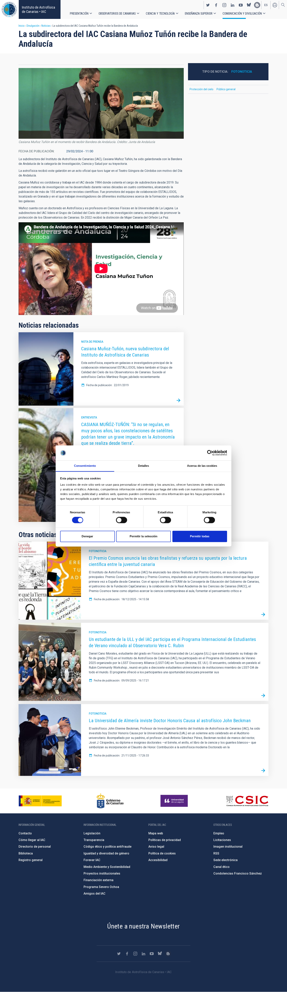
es (266, 5)
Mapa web (155, 833)
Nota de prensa (92, 341)
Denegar (87, 536)
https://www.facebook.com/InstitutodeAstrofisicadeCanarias (216, 5)
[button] (101, 103)
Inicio (22, 25)
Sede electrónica (225, 860)
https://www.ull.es (174, 801)
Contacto (25, 833)
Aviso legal (156, 846)
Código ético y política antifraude (107, 846)
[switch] (121, 520)
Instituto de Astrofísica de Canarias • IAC (38, 9)
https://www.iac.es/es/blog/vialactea (257, 5)
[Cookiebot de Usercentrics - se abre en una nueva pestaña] (210, 453)
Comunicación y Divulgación (242, 13)
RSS (216, 853)
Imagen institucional (227, 846)
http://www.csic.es (247, 800)
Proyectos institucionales (102, 873)
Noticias (46, 25)
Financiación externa (98, 880)
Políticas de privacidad (164, 840)
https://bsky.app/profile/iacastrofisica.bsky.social (249, 5)
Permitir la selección (143, 536)
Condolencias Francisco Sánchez (237, 873)
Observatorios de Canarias (117, 13)
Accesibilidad (158, 860)
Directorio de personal (35, 846)
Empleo (218, 833)
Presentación (79, 13)
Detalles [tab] (143, 465)
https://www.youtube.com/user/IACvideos (241, 5)
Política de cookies (162, 853)
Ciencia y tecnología (160, 13)
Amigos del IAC (94, 893)
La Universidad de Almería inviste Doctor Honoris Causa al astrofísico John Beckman (170, 720)
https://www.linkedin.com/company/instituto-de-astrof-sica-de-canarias (232, 5)
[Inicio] (9, 9)
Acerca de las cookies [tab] (202, 465)
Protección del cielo (201, 89)
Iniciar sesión (275, 5)
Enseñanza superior (198, 13)
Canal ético (221, 867)
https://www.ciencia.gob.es (40, 801)
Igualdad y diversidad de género (106, 853)
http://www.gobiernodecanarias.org (110, 801)
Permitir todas (199, 536)
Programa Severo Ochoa (101, 887)
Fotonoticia (241, 71)
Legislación (92, 833)
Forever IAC (92, 860)
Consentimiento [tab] (85, 465)
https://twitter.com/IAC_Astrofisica (208, 5)
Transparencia (94, 840)
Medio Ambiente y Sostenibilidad (107, 867)
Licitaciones (222, 840)
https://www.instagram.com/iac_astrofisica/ (224, 5)
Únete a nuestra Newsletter (143, 926)
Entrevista (89, 417)
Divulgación (33, 25)
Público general (226, 89)
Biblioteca (26, 853)
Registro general (31, 860)
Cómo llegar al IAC (32, 840)
